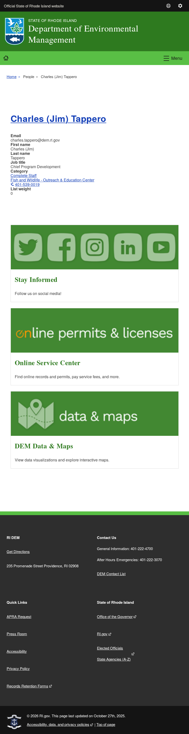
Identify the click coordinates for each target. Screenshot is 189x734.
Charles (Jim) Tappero (58, 118)
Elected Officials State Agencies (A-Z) (114, 653)
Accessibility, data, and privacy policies (58, 724)
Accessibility (17, 651)
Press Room (17, 633)
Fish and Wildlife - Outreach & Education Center (52, 180)
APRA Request (19, 616)
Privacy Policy (18, 668)
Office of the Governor (115, 616)
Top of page (105, 724)
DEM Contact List (111, 573)
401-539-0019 (27, 184)
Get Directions (18, 551)
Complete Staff (24, 175)
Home (11, 76)
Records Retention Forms (27, 685)
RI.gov (102, 633)
